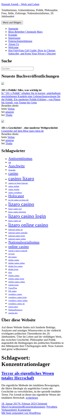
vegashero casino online (18, 300)
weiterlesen (32, 397)
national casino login (16, 236)
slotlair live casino (15, 266)
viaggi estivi (13, 307)
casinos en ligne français (18, 183)
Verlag (11, 108)
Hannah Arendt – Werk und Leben (20, 4)
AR (9, 163)
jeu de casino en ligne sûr (18, 200)
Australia (11, 170)
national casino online (17, 239)
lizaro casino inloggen (17, 212)
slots (10, 272)
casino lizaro (21, 178)
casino (13, 173)
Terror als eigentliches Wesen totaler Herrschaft (27, 375)
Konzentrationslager (34, 406)
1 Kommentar (23, 409)
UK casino (12, 291)
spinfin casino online (16, 282)
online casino (18, 247)
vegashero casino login (17, 297)
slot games (12, 257)
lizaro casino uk (14, 221)
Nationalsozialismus (24, 242)
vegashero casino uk (16, 304)
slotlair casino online (16, 263)
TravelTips (12, 288)
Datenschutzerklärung (20, 41)
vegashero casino (15, 294)
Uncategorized (15, 406)
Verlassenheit (8, 409)
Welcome (13, 47)
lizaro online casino (28, 225)
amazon (9, 111)
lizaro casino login (27, 216)
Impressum (14, 38)
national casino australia (17, 233)
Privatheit (51, 406)
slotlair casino (13, 260)
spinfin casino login (16, 279)
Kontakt (12, 34)
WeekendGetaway (15, 310)
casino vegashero (15, 192)
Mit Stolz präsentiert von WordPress (21, 413)
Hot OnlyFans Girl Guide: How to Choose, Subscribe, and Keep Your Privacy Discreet (32, 52)
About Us (13, 44)
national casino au (15, 229)
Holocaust (16, 196)
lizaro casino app (15, 209)
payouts (11, 254)
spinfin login (13, 285)
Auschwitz (16, 166)
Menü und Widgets (12, 22)
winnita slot (13, 313)
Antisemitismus (20, 158)
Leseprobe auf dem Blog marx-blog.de (22, 130)
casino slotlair (13, 186)
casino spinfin (13, 189)
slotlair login (13, 269)
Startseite (13, 28)
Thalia (8, 115)
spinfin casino (13, 276)
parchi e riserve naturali (17, 251)
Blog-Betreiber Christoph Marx (25, 31)
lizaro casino (21, 204)
